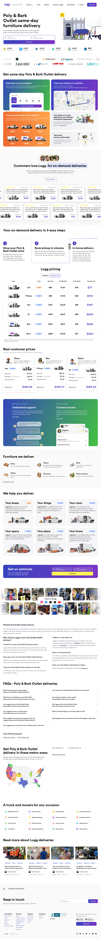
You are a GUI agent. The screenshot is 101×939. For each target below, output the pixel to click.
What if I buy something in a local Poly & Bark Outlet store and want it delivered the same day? (19, 698)
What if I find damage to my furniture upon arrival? (68, 711)
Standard (45, 275)
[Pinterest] (86, 933)
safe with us (63, 125)
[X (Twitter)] (55, 602)
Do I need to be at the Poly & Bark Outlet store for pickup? (70, 690)
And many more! (8, 482)
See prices (29, 42)
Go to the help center (23, 737)
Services (28, 5)
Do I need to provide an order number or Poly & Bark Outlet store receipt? (64, 698)
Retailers (46, 5)
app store (63, 645)
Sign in (82, 4)
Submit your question (9, 737)
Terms (16, 933)
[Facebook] (46, 602)
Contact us (30, 920)
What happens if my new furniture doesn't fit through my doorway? (73, 718)
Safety (29, 922)
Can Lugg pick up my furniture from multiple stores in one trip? (23, 725)
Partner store (55, 275)
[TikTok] (50, 602)
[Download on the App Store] (80, 919)
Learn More (15, 417)
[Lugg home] (7, 4)
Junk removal (19, 927)
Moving (18, 916)
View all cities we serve (58, 754)
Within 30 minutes (27, 106)
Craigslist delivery (20, 920)
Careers (41, 918)
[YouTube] (59, 602)
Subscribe (93, 901)
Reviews (41, 916)
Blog (5, 922)
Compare (6, 920)
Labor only (18, 929)
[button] (35, 193)
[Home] (4, 889)
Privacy (12, 933)
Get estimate (71, 5)
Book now (92, 4)
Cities (38, 5)
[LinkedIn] (92, 933)
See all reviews (50, 179)
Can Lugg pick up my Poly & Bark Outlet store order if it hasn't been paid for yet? (16, 705)
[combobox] (16, 38)
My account (30, 918)
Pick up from (10, 36)
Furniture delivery (20, 918)
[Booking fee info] (13, 379)
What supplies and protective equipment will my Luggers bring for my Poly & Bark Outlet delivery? (19, 719)
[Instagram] (41, 602)
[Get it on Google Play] (89, 919)
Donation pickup (20, 925)
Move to (35, 36)
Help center (30, 916)
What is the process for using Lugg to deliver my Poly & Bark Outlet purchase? (16, 691)
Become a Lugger (8, 925)
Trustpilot (77, 643)
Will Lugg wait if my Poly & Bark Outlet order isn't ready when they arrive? (64, 705)
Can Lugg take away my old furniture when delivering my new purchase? (15, 712)
